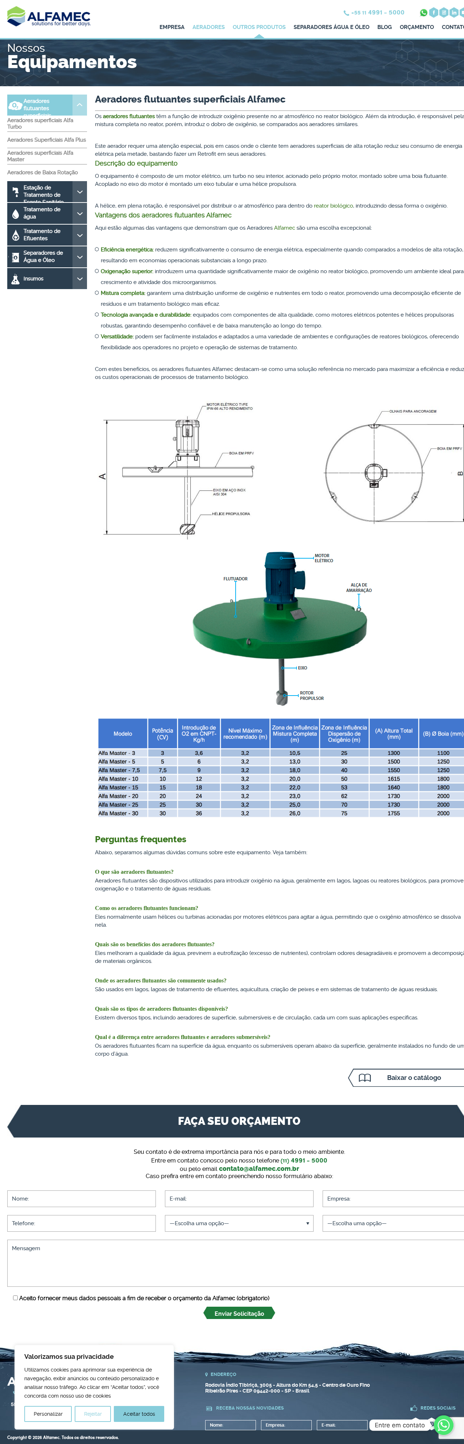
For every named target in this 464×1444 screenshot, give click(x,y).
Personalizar (48, 1414)
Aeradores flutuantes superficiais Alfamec (37, 107)
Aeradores (208, 27)
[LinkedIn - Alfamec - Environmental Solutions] (454, 12)
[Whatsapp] (443, 1425)
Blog (384, 27)
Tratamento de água (42, 213)
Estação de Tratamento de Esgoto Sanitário (44, 193)
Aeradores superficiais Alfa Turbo (40, 123)
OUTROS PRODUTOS (259, 27)
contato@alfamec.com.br (259, 1169)
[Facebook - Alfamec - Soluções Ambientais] (416, 1424)
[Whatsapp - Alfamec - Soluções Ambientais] (423, 12)
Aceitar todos (139, 1414)
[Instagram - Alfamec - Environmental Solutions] (443, 12)
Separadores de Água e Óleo (43, 256)
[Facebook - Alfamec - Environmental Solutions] (433, 12)
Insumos (34, 278)
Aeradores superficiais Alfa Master (40, 156)
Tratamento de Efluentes (42, 235)
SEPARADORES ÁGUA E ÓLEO (331, 27)
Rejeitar (93, 1414)
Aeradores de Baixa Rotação (42, 172)
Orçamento (417, 27)
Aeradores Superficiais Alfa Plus (46, 140)
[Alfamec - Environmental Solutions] (49, 27)
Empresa (172, 27)
